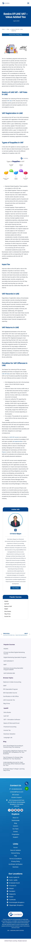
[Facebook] (18, 810)
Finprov (4, 452)
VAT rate (9, 100)
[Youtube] (21, 810)
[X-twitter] (9, 810)
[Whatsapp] (26, 788)
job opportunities (17, 441)
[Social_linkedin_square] (15, 530)
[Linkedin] (12, 810)
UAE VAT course (14, 437)
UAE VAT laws (6, 373)
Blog (4, 741)
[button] (28, 3)
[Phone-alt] (26, 783)
